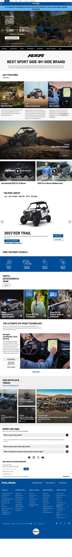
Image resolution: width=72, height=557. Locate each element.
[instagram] (34, 452)
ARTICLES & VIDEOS (51, 43)
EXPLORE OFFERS (60, 37)
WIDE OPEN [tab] (21, 191)
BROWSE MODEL (58, 230)
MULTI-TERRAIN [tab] (13, 191)
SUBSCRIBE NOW (37, 477)
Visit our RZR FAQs (23, 425)
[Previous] (2, 28)
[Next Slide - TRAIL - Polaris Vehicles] (69, 216)
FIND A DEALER (50, 477)
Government (32, 1)
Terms (35, 518)
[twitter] (38, 452)
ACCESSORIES (30, 43)
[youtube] (43, 452)
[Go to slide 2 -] (60, 40)
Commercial (26, 1)
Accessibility (40, 518)
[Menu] (1, 4)
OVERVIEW (4, 43)
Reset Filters (66, 471)
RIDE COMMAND (64, 108)
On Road (16, 1)
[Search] (66, 4)
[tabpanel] (36, 216)
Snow (11, 1)
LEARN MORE (65, 150)
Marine (20, 1)
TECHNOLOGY (40, 43)
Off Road (7, 1)
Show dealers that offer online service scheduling (15, 471)
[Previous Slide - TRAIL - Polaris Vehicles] (2, 216)
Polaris (2, 1)
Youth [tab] (28, 191)
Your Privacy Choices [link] (25, 518)
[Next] (69, 28)
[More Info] (21, 238)
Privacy (18, 518)
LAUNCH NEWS (13, 43)
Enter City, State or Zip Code (10, 461)
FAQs (60, 43)
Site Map (13, 518)
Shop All (6, 280)
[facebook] (29, 452)
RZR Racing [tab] (34, 191)
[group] (36, 209)
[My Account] (68, 4)
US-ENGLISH (62, 477)
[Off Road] (36, 4)
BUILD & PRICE (58, 234)
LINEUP (22, 43)
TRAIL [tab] (5, 191)
